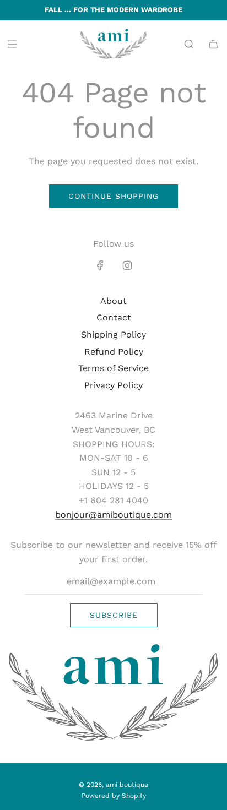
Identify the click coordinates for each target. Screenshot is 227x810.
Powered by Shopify (114, 796)
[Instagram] (127, 265)
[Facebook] (100, 265)
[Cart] (213, 44)
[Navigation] (12, 44)
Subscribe (114, 615)
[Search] (189, 44)
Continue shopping (113, 196)
